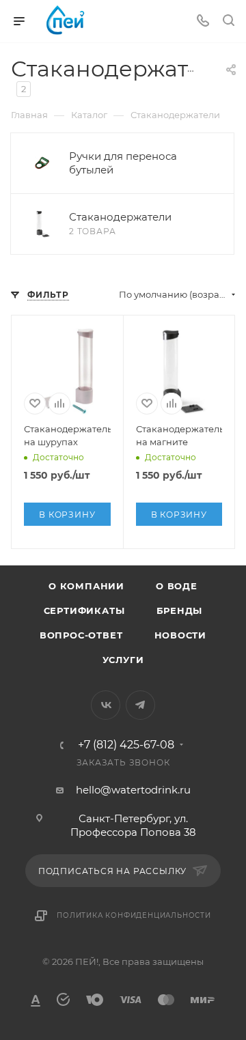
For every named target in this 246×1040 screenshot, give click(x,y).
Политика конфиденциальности (134, 915)
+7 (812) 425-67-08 (126, 745)
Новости (180, 635)
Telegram (140, 705)
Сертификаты (84, 610)
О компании (86, 585)
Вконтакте (105, 705)
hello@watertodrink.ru (133, 789)
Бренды (179, 610)
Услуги (123, 659)
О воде (176, 585)
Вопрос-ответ (81, 635)
